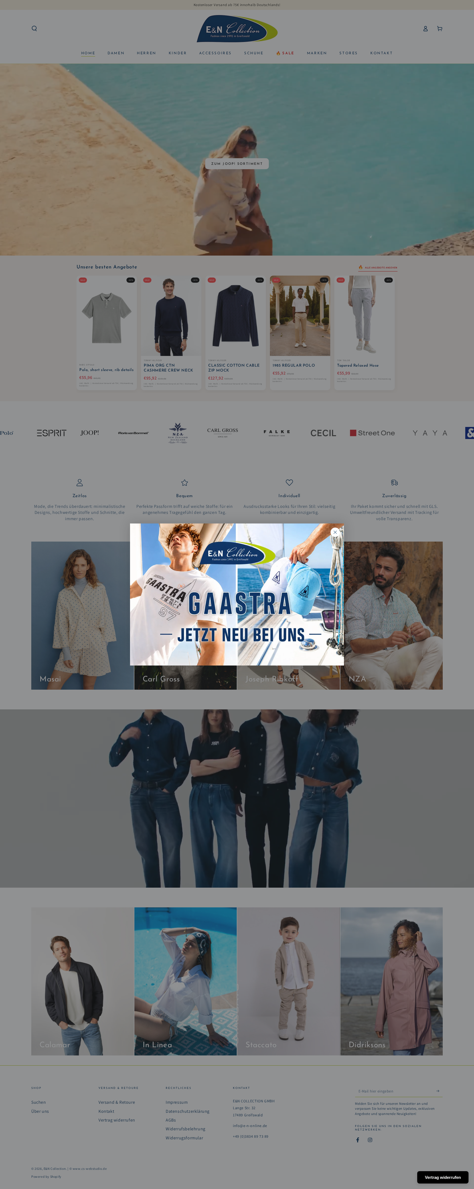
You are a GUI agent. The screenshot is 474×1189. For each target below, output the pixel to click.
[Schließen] (335, 532)
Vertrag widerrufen (443, 1177)
